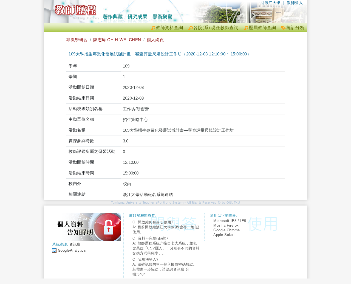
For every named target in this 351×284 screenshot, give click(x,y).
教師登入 (295, 3)
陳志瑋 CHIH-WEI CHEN (117, 39)
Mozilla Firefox (226, 225)
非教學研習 (77, 39)
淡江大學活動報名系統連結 (148, 194)
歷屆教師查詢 (262, 27)
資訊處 (75, 244)
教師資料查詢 (169, 27)
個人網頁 (155, 39)
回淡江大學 (271, 3)
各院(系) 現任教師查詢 (215, 27)
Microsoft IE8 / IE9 (229, 221)
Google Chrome (226, 230)
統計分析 (295, 27)
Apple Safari (223, 235)
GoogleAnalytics (72, 250)
